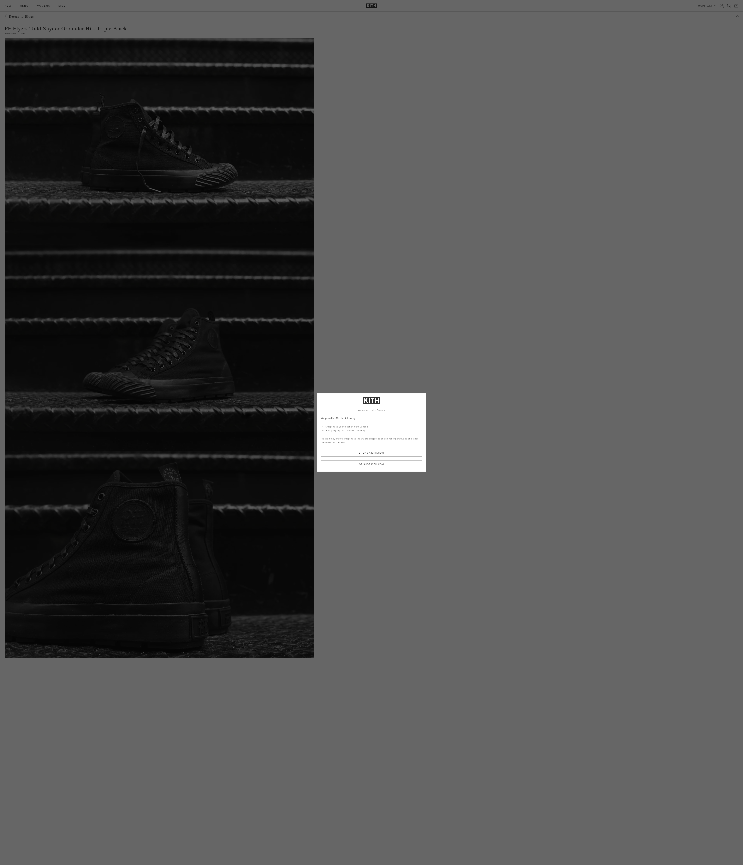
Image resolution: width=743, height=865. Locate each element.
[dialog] (371, 432)
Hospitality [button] (706, 5)
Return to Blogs (21, 16)
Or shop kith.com (371, 464)
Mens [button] (24, 5)
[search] (729, 6)
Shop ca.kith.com (371, 453)
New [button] (8, 5)
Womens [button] (43, 5)
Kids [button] (62, 5)
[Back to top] (737, 16)
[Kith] (371, 5)
